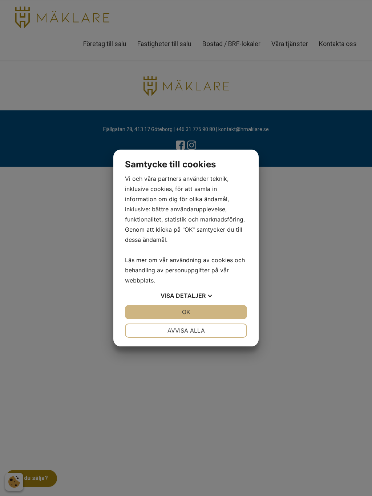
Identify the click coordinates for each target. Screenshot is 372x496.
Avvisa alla (186, 330)
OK (186, 312)
